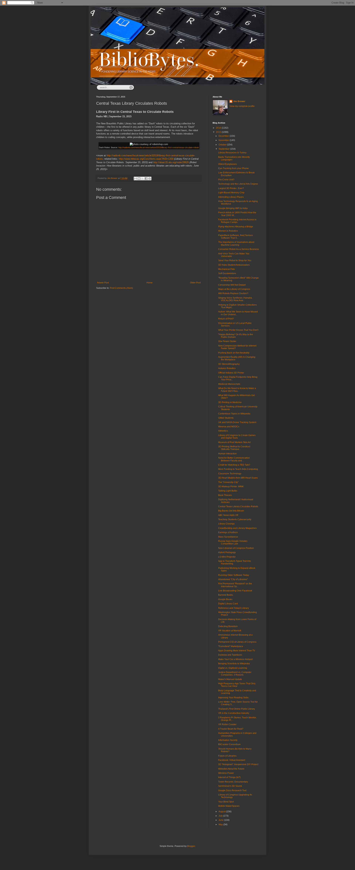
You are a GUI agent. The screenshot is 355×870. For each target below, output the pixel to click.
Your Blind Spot (226, 801)
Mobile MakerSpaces (228, 806)
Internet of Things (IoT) (229, 777)
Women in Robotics (228, 231)
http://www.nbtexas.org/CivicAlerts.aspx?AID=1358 (146, 158)
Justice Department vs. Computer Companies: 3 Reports (234, 673)
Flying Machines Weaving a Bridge (235, 226)
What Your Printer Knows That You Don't (238, 330)
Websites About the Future (231, 769)
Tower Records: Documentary (233, 781)
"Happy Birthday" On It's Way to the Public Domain (235, 335)
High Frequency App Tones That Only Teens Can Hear (237, 684)
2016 (219, 128)
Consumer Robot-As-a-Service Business (238, 249)
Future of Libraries (227, 756)
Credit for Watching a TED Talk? (234, 465)
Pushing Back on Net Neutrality (233, 352)
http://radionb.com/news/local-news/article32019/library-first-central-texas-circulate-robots (158, 147)
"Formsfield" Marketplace (230, 646)
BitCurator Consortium (229, 744)
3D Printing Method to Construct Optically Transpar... (234, 447)
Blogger (191, 846)
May (221, 824)
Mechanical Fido (226, 269)
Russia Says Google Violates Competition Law (232, 542)
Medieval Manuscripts (229, 384)
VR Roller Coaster (227, 724)
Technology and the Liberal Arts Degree (238, 184)
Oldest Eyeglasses (227, 164)
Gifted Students (226, 418)
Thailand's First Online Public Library (236, 709)
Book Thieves (225, 495)
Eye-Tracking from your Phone (233, 168)
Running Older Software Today (233, 575)
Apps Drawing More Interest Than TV (236, 650)
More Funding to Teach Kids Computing (238, 469)
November (224, 140)
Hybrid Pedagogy (227, 552)
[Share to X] (142, 178)
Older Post (195, 282)
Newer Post (103, 282)
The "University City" (228, 482)
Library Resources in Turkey (232, 152)
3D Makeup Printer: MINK (231, 486)
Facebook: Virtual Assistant (231, 760)
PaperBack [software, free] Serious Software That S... (235, 236)
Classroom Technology (229, 473)
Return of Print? (226, 318)
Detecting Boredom (228, 626)
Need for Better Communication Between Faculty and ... (234, 459)
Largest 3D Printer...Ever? (231, 188)
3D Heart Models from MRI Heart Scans (238, 478)
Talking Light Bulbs (227, 490)
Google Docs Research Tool (232, 790)
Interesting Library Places (231, 197)
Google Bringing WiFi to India (233, 208)
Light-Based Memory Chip (231, 192)
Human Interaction (227, 453)
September (224, 149)
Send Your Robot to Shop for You (234, 260)
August (222, 811)
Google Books (225, 599)
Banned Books (225, 595)
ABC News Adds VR (228, 515)
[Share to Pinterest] (149, 178)
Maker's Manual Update (230, 679)
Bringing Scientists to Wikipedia (234, 663)
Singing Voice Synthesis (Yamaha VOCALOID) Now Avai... (235, 299)
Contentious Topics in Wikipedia (234, 413)
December (224, 136)
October (223, 144)
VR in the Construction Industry (233, 713)
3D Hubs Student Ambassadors (234, 265)
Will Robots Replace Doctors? (233, 293)
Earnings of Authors (228, 532)
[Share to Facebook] (146, 178)
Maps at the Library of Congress (234, 289)
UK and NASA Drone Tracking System (237, 422)
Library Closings (226, 523)
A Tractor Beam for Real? (230, 729)
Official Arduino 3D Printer (231, 372)
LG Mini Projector (227, 557)
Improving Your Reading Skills (233, 697)
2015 (219, 132)
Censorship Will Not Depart (232, 285)
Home (149, 282)
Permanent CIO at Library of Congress (237, 642)
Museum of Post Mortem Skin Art (234, 442)
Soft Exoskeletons (227, 273)
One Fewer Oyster (227, 341)
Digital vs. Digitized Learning (232, 668)
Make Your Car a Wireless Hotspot (235, 659)
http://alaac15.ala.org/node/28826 (171, 162)
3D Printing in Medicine (230, 402)
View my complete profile (242, 106)
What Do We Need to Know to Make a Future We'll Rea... (237, 389)
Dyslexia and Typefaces (230, 655)
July (221, 816)
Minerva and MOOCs (228, 426)
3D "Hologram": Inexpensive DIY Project (238, 764)
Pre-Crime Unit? (226, 179)
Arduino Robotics (227, 368)
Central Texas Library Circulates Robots (238, 506)
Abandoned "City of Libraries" (233, 579)
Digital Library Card (228, 603)
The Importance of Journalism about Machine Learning (236, 243)
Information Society (227, 740)
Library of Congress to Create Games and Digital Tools (237, 436)
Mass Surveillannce (228, 537)
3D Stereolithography (229, 364)
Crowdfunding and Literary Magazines (237, 528)
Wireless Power (226, 773)
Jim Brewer (239, 101)
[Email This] (135, 178)
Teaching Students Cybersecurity (234, 519)
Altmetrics (223, 431)
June (221, 820)
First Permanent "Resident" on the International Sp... (235, 585)
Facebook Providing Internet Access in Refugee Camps (237, 220)
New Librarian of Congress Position (236, 548)
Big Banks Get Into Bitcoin (231, 510)
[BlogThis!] (139, 178)
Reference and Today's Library (233, 608)
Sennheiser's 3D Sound (230, 786)
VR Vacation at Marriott (229, 630)
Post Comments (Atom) (121, 288)
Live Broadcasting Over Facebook (235, 590)
